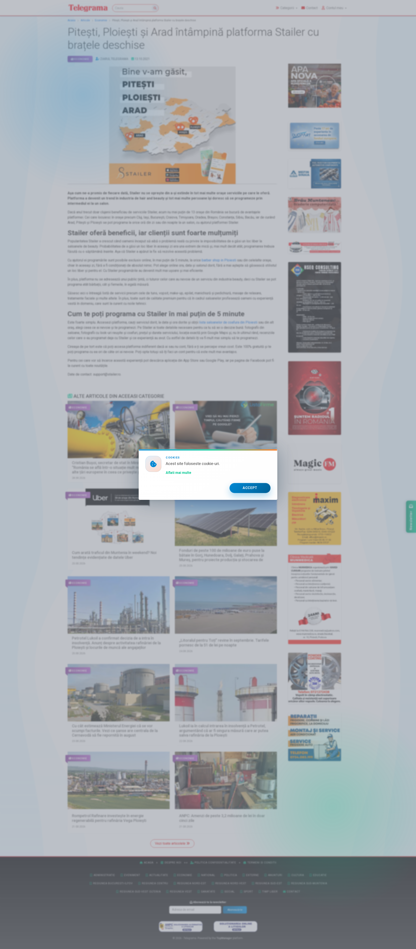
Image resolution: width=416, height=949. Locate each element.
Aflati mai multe (178, 473)
